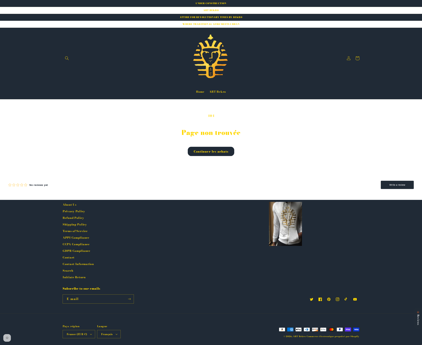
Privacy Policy (74, 211)
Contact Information (78, 264)
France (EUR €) (77, 334)
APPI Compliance (76, 237)
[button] (67, 58)
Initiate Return (74, 277)
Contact (69, 257)
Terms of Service (75, 231)
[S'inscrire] (129, 299)
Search (68, 270)
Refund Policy (73, 218)
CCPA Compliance (76, 244)
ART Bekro (299, 336)
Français (107, 334)
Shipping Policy (75, 224)
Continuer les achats (211, 151)
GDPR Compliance (76, 251)
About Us (69, 205)
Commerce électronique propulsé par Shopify (333, 336)
